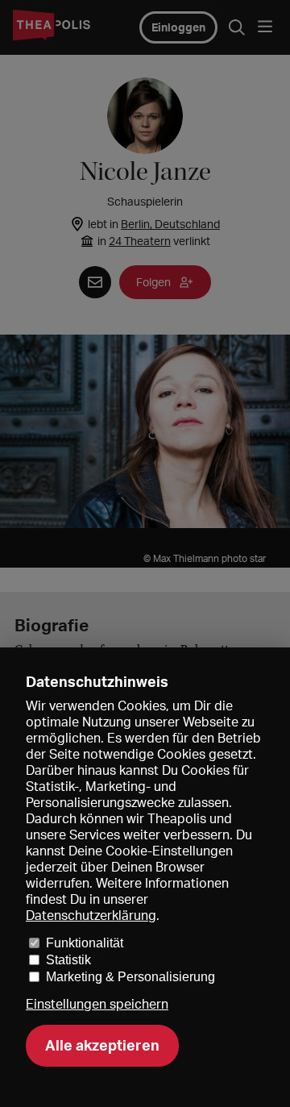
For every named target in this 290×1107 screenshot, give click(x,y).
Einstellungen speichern (97, 1004)
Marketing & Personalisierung (130, 977)
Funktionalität (84, 943)
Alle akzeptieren (102, 1045)
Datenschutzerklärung (91, 915)
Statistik (68, 960)
